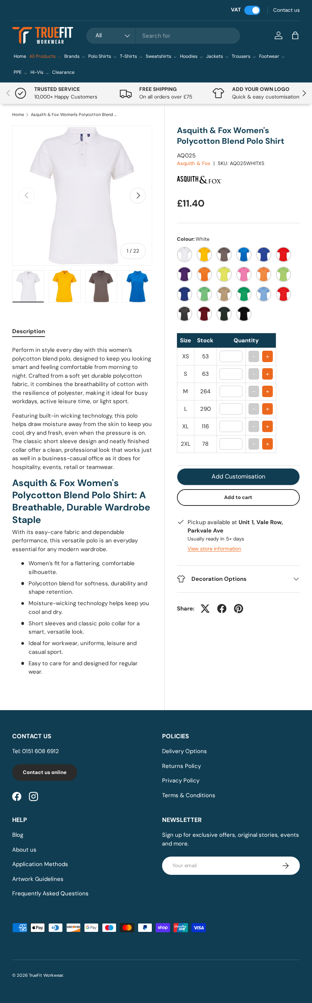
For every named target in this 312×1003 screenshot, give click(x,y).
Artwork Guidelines (38, 879)
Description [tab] (28, 331)
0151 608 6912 (40, 751)
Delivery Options (184, 751)
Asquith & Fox (193, 163)
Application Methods (40, 864)
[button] (295, 35)
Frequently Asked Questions (50, 893)
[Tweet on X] (205, 608)
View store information (214, 548)
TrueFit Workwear (46, 975)
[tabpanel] (82, 511)
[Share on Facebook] (221, 608)
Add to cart (238, 497)
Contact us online (45, 772)
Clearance (63, 72)
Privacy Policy (180, 780)
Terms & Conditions (188, 795)
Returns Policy (181, 766)
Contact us (286, 10)
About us (24, 850)
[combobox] (163, 36)
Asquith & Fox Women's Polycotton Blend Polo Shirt (73, 115)
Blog (17, 835)
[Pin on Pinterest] (238, 608)
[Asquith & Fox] (201, 171)
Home (20, 56)
